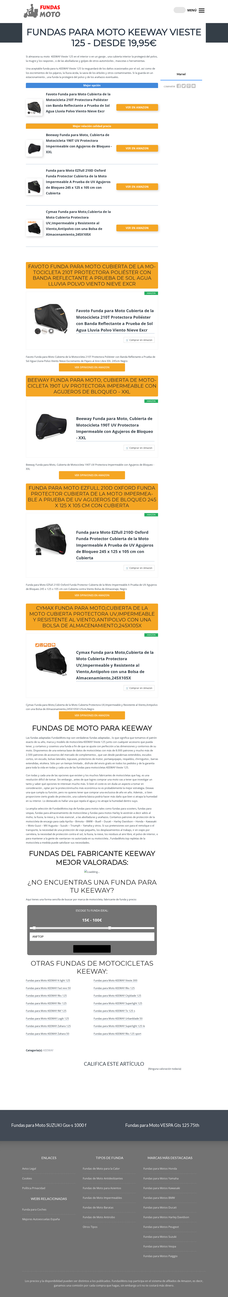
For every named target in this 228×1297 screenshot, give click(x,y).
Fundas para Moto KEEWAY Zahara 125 (48, 1026)
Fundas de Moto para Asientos (102, 1188)
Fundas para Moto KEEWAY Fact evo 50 (48, 988)
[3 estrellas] (96, 1071)
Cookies (27, 1178)
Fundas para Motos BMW (159, 1198)
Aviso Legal (29, 1168)
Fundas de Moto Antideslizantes (103, 1178)
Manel (181, 74)
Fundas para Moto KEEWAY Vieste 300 (115, 980)
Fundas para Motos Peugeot (161, 1227)
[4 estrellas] (117, 1071)
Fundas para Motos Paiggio (160, 1256)
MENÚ (192, 10)
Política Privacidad (33, 1188)
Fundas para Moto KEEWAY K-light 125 (48, 980)
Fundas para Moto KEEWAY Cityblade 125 (117, 995)
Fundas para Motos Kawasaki (161, 1188)
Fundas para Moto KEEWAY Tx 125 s (114, 1010)
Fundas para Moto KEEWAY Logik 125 (47, 1018)
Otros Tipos (90, 1227)
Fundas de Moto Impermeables (102, 1198)
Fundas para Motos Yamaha (161, 1178)
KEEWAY (48, 1050)
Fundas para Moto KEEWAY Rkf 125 (46, 1010)
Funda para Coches (34, 1209)
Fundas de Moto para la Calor (101, 1168)
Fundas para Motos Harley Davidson (166, 1217)
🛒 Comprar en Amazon (139, 340)
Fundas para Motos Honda (160, 1168)
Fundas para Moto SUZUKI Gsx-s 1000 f (48, 1125)
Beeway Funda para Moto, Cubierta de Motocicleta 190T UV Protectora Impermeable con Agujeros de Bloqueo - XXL (114, 428)
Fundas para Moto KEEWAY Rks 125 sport (117, 1033)
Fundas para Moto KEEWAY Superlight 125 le (119, 1026)
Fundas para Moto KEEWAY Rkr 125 (46, 1003)
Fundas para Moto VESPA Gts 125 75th (162, 1125)
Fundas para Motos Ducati (160, 1207)
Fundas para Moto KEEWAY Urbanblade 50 (118, 1018)
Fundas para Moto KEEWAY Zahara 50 (47, 1033)
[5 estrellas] (137, 1071)
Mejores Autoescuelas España (41, 1219)
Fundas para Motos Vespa (159, 1246)
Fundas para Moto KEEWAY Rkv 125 (114, 988)
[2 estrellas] (76, 1071)
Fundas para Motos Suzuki (159, 1237)
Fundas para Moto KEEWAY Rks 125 (46, 995)
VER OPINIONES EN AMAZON (92, 367)
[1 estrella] (56, 1071)
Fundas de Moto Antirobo (99, 1217)
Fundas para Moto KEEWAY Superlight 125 (118, 1003)
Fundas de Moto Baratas (98, 1207)
